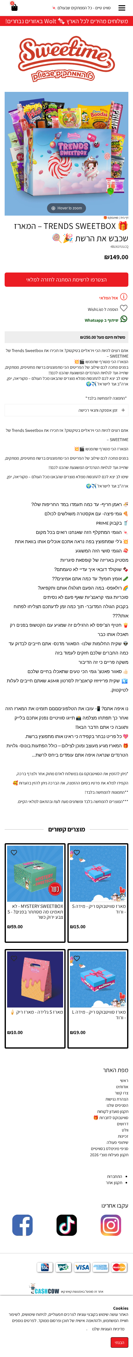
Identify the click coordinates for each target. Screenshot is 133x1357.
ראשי (124, 1080)
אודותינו (122, 1086)
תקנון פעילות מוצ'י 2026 (109, 1154)
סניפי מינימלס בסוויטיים (109, 1148)
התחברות (114, 1176)
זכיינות (123, 1136)
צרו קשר (121, 1093)
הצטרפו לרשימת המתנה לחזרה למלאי (66, 279)
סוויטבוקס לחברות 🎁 (110, 1117)
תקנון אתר (113, 1182)
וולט (125, 1130)
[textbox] (66, 20)
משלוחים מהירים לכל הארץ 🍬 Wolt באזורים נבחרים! (66, 21)
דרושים (122, 1124)
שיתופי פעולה (117, 1142)
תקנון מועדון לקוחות (112, 1111)
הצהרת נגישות (116, 1099)
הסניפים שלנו (117, 1105)
